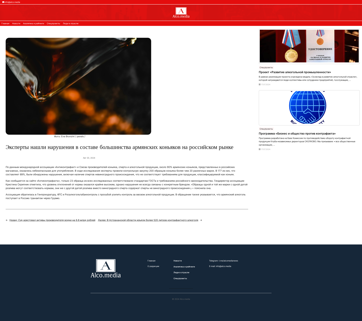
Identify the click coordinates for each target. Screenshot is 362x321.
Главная (5, 23)
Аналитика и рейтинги (33, 23)
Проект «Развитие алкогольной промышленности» (295, 72)
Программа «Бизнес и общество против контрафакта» (297, 133)
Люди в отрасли (70, 23)
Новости (16, 23)
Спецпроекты (53, 23)
